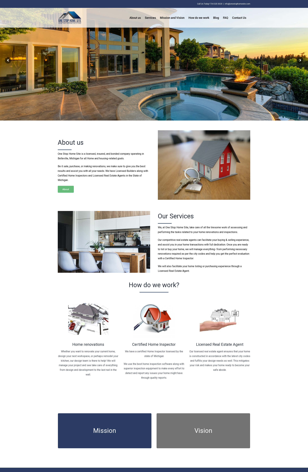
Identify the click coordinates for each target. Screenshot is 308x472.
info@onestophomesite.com (237, 4)
